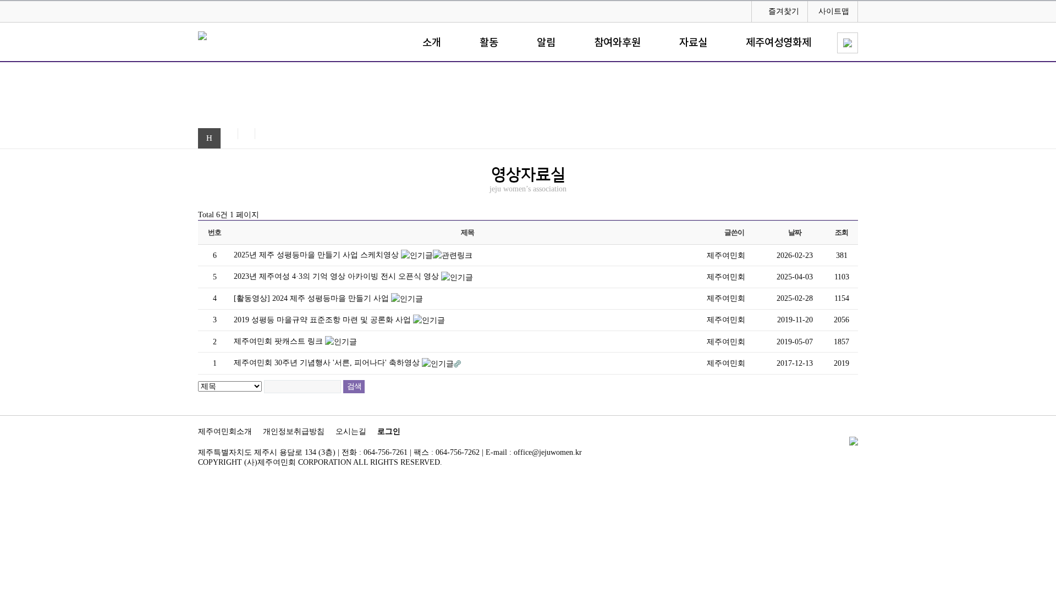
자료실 (693, 43)
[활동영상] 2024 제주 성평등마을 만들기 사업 (312, 298)
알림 (546, 43)
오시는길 (351, 431)
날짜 (794, 232)
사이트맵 (833, 11)
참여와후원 (617, 43)
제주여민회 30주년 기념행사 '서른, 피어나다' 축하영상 (328, 363)
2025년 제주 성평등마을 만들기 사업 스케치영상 (317, 255)
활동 (489, 43)
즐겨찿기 (783, 11)
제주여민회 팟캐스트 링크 (279, 341)
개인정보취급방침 (293, 431)
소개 (431, 43)
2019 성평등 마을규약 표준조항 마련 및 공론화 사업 (323, 320)
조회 (841, 232)
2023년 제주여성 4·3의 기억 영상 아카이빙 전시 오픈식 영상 (337, 276)
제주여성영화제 (778, 43)
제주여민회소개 (225, 431)
